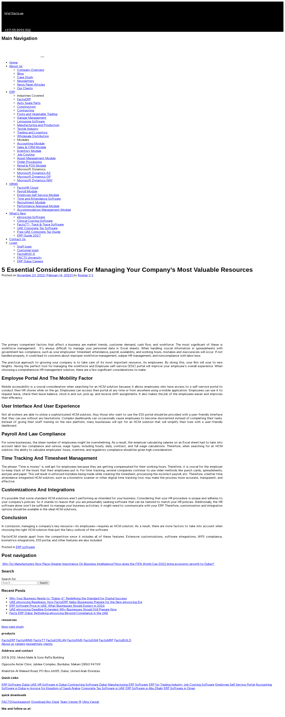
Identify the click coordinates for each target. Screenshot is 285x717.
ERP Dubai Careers (30, 261)
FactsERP (24, 99)
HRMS (13, 184)
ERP (12, 92)
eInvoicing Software (31, 217)
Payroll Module (27, 191)
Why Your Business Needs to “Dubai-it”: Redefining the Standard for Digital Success (68, 598)
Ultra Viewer (90, 702)
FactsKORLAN (56, 640)
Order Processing (29, 162)
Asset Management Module (36, 158)
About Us (15, 66)
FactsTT (39, 640)
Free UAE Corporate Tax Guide (38, 232)
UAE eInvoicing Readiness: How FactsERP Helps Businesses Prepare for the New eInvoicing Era (75, 602)
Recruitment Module (31, 202)
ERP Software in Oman (179, 688)
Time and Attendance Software (39, 199)
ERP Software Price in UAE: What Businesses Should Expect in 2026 (57, 606)
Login (13, 243)
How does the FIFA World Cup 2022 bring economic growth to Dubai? (165, 564)
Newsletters (25, 81)
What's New (17, 213)
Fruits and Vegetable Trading (37, 114)
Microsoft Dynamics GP (34, 176)
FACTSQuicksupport (16, 702)
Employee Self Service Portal (235, 684)
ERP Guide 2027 (29, 235)
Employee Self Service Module (38, 195)
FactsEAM (90, 640)
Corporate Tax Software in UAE (103, 688)
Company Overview (30, 70)
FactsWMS (75, 640)
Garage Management (31, 118)
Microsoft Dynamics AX (34, 173)
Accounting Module (31, 143)
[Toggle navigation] (42, 56)
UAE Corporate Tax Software (37, 228)
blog (5, 626)
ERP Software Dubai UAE (19, 684)
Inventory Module (29, 151)
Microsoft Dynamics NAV (35, 180)
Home (13, 62)
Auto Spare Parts (29, 103)
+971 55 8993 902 (17, 30)
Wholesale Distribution (33, 136)
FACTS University (29, 257)
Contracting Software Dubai (87, 684)
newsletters (34, 644)
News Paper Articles (31, 84)
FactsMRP (106, 640)
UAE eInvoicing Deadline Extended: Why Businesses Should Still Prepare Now (63, 609)
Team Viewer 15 (70, 702)
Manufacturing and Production (38, 125)
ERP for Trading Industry (166, 684)
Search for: (9, 579)
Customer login (28, 250)
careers (20, 644)
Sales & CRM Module (31, 147)
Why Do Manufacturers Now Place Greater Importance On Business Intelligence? (58, 564)
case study (16, 626)
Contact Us (17, 239)
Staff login (24, 246)
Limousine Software (31, 121)
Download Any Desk (45, 702)
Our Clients (25, 88)
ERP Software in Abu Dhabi (144, 688)
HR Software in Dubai (52, 684)
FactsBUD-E (26, 254)
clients (48, 644)
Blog (20, 73)
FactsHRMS (24, 640)
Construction (26, 106)
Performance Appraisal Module (38, 206)
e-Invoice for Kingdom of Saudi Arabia (53, 688)
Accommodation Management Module (44, 210)
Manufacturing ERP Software (128, 684)
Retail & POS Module (31, 165)
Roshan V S (85, 275)
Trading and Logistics (32, 132)
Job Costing (26, 154)
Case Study (25, 77)
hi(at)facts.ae (13, 13)
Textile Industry (27, 129)
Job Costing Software (198, 684)
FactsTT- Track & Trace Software (40, 224)
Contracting (25, 110)
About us (8, 644)
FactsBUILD (122, 640)
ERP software (25, 547)
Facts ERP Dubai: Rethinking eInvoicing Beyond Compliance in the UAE (58, 613)
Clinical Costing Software (35, 221)
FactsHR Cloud (27, 187)
